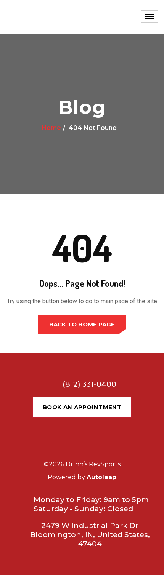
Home (51, 127)
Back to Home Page (82, 324)
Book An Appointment (82, 407)
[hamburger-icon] (149, 16)
